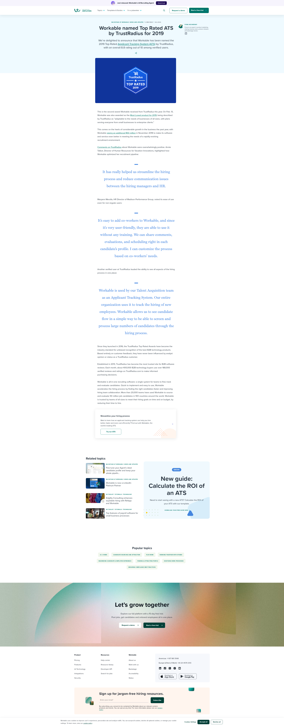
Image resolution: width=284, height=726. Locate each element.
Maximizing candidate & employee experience (115, 561)
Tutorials (118, 494)
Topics (99, 10)
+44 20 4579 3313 (184, 663)
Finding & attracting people (147, 561)
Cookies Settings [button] (190, 722)
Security (77, 678)
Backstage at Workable (120, 22)
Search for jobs (106, 673)
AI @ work (103, 555)
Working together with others (171, 555)
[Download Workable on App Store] (168, 676)
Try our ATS (110, 432)
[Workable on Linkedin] (160, 669)
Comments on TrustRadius (109, 147)
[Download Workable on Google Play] (187, 676)
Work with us (134, 665)
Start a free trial (197, 10)
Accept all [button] (203, 722)
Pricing (77, 660)
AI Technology (79, 669)
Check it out (161, 3)
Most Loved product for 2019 (143, 115)
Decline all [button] (217, 722)
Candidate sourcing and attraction (126, 555)
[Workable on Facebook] (165, 669)
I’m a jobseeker (133, 10)
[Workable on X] (174, 669)
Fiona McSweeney (191, 24)
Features (77, 665)
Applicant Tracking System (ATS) (136, 44)
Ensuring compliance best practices (142, 567)
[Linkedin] (186, 33)
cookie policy (87, 723)
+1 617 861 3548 (173, 658)
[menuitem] (101, 10)
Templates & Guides (114, 10)
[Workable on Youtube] (170, 669)
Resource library (107, 665)
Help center (105, 660)
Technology (127, 494)
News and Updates (136, 22)
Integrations (79, 673)
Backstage (133, 669)
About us (132, 660)
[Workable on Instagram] (179, 669)
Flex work (150, 555)
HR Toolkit (110, 494)
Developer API (106, 669)
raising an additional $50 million (121, 133)
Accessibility (133, 673)
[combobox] (164, 10)
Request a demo (178, 10)
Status (131, 678)
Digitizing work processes (174, 561)
